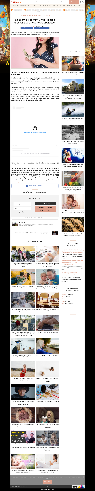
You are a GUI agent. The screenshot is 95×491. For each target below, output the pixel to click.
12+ (82, 10)
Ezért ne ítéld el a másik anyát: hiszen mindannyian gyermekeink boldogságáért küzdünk (23, 264)
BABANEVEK (77, 5)
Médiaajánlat (23, 477)
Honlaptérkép (50, 477)
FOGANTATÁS (15, 5)
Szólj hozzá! (26, 28)
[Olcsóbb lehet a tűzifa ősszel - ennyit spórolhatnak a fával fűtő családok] (73, 224)
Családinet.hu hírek (26, 15)
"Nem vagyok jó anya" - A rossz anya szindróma (23, 448)
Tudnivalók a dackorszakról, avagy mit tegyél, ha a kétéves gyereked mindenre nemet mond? (73, 211)
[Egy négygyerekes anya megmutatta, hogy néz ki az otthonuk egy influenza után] (47, 392)
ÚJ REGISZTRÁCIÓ (45, 210)
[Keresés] (83, 1)
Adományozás (76, 477)
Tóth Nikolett (29, 26)
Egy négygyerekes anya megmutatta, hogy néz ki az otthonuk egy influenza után (47, 402)
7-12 (80, 10)
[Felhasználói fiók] (80, 1)
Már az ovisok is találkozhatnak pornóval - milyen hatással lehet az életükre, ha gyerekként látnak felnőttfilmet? (36, 224)
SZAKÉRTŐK (26, 1)
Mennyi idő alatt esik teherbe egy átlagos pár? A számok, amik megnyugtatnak (73, 165)
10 (54, 10)
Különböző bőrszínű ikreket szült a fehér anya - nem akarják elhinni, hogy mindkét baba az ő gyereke (47, 380)
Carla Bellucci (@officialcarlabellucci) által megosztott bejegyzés (35, 153)
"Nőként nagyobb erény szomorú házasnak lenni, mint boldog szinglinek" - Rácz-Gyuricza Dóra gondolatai (47, 449)
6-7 (77, 10)
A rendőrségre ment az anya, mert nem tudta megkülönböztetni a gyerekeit (23, 425)
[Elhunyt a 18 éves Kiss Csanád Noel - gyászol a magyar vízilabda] (73, 132)
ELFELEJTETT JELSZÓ (45, 207)
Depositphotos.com (18, 182)
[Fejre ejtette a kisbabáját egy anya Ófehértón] (47, 323)
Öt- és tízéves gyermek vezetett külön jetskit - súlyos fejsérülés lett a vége (72, 119)
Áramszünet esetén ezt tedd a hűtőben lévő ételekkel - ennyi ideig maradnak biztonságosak (72, 189)
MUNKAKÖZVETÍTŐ (36, 1)
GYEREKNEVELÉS (37, 5)
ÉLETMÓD (55, 5)
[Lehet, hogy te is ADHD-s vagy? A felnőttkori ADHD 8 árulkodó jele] (73, 63)
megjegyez (23, 211)
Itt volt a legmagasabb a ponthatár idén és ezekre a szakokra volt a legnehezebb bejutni (72, 262)
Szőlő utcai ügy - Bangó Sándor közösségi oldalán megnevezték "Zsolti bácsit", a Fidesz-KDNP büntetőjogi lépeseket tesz (73, 97)
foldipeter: (67, 294)
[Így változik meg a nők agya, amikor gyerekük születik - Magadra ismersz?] (23, 461)
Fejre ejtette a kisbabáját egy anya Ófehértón (47, 332)
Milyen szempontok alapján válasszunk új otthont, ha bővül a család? (48, 471)
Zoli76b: (66, 296)
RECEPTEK (70, 5)
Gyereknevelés (38, 15)
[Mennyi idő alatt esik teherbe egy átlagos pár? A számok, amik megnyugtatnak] (73, 155)
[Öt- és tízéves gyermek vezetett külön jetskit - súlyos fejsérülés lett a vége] (73, 109)
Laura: (68, 303)
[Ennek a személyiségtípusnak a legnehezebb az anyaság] (47, 346)
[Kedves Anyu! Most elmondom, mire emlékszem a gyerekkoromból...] (23, 300)
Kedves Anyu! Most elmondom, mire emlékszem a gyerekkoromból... (23, 310)
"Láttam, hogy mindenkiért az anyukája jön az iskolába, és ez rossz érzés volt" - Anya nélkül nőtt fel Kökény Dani (23, 403)
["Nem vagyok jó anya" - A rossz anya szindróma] (23, 438)
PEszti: (64, 299)
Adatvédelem (32, 477)
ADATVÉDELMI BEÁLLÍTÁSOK (47, 489)
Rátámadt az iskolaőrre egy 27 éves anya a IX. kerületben (47, 310)
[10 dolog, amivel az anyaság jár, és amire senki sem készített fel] (23, 277)
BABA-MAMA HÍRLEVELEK (60, 1)
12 (59, 10)
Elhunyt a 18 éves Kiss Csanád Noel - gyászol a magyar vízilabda (73, 142)
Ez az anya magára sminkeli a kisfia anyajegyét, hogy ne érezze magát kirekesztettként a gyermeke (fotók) (47, 264)
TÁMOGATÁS (74, 2)
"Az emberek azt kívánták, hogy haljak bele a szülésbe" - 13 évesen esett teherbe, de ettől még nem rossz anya (47, 426)
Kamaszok (47, 15)
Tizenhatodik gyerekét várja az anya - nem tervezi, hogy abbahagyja (23, 379)
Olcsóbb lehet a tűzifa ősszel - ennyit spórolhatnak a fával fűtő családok (73, 234)
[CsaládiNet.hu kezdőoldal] (16, 2)
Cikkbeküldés (67, 477)
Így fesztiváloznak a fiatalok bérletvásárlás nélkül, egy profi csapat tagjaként (72, 274)
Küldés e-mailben (42, 28)
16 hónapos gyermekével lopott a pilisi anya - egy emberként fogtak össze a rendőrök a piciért (47, 287)
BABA (29, 5)
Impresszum (15, 477)
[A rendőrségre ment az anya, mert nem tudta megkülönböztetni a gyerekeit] (23, 415)
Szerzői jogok (41, 477)
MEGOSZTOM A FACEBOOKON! (36, 186)
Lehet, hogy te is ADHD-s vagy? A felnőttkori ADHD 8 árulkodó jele (73, 73)
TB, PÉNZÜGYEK (47, 5)
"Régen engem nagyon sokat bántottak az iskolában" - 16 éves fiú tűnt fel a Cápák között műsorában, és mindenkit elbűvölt (33, 233)
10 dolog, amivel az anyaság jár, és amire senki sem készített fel (23, 287)
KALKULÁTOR (47, 1)
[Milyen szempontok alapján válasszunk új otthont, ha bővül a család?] (47, 461)
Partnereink (59, 477)
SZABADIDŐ (63, 5)
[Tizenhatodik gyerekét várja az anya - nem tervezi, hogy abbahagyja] (23, 369)
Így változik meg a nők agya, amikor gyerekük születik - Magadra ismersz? (23, 471)
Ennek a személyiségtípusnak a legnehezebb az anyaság (47, 356)
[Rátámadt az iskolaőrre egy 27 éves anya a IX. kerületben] (47, 300)
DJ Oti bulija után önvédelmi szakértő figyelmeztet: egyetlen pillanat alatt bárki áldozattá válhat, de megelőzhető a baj (73, 250)
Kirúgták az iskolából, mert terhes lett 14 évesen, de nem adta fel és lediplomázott (23, 356)
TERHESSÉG (23, 5)
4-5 (74, 10)
